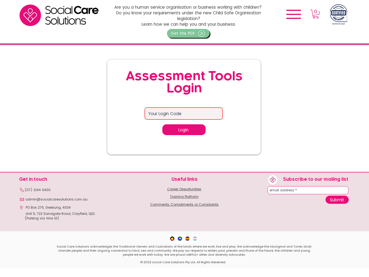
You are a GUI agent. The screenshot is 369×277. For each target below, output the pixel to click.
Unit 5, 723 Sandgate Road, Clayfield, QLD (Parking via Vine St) (60, 216)
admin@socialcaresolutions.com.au (56, 199)
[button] (188, 33)
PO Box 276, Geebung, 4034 (48, 207)
